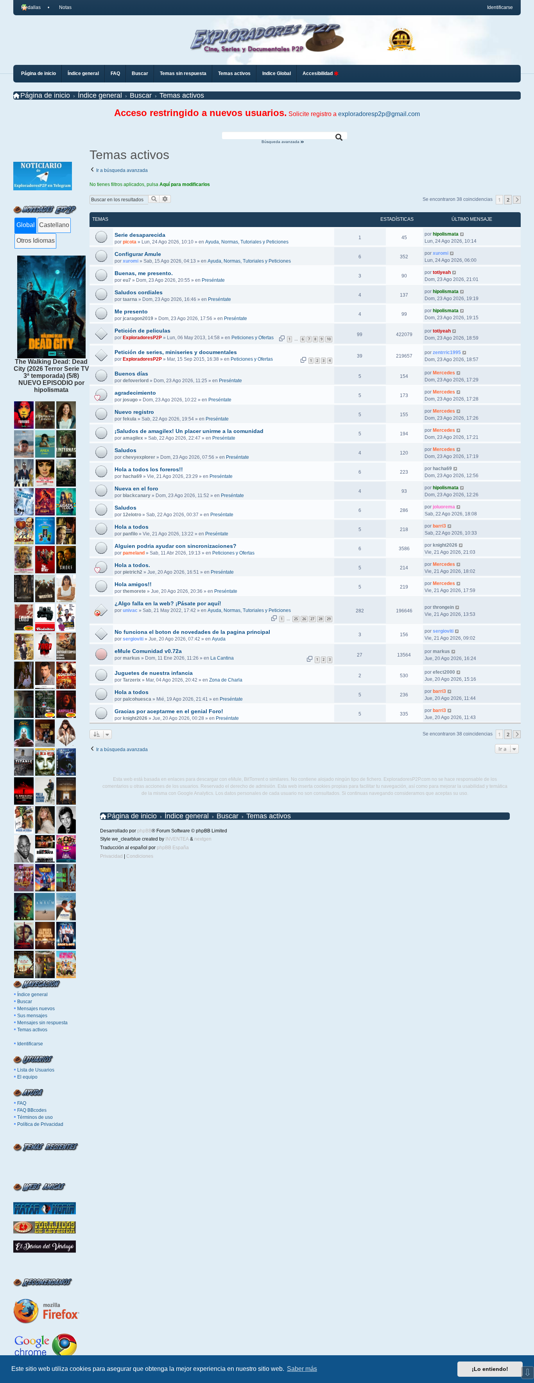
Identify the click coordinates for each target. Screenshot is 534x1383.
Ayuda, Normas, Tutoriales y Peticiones (247, 242)
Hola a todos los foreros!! (149, 469)
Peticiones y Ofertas (252, 337)
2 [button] (508, 199)
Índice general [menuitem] (83, 73)
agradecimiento (135, 393)
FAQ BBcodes (32, 1110)
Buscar (24, 1001)
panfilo (130, 534)
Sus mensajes (32, 1015)
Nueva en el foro (136, 488)
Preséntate (213, 280)
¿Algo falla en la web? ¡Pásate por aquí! (168, 603)
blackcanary (137, 495)
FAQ (21, 1103)
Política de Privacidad (40, 1124)
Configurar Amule (138, 254)
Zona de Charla (225, 680)
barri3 (439, 526)
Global (25, 225)
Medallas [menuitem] (31, 7)
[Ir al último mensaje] (462, 234)
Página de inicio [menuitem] (38, 73)
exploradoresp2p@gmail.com (379, 114)
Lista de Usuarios (35, 1070)
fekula (129, 419)
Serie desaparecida (140, 235)
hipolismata (446, 234)
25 (296, 618)
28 (321, 618)
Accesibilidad (318, 73)
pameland (134, 553)
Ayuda (219, 639)
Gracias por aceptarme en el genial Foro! (169, 711)
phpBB (144, 831)
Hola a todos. (132, 565)
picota (129, 242)
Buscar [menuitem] (140, 73)
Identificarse (30, 1044)
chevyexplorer (139, 457)
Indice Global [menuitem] (276, 73)
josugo (130, 400)
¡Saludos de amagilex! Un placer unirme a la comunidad (189, 431)
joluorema (444, 507)
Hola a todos (132, 527)
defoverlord (136, 380)
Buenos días (131, 373)
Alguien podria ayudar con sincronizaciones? (176, 546)
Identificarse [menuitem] (500, 7)
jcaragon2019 (138, 318)
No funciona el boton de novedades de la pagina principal (192, 632)
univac (130, 610)
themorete (134, 591)
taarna (130, 299)
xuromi (130, 261)
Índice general (32, 994)
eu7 (127, 280)
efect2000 (444, 672)
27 (312, 618)
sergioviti (133, 639)
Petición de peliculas (142, 330)
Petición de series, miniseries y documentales (176, 352)
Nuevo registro (134, 412)
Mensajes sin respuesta (42, 1022)
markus (131, 658)
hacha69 (132, 476)
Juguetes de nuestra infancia (154, 673)
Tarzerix (132, 680)
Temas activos (32, 1029)
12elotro (132, 514)
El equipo (27, 1077)
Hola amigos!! (133, 584)
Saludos (125, 450)
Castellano (54, 225)
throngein (443, 607)
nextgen (202, 839)
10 (329, 339)
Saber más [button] (302, 1368)
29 (329, 618)
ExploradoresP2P (142, 337)
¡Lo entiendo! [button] (490, 1369)
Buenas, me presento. (144, 273)
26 (304, 618)
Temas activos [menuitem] (234, 73)
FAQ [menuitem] (115, 73)
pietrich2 (132, 572)
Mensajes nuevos (36, 1008)
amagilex (133, 438)
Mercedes (444, 373)
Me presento (131, 311)
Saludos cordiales (139, 292)
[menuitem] (62, 7)
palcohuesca (137, 699)
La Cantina (222, 658)
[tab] (25, 225)
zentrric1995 (447, 352)
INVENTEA (177, 839)
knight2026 (445, 545)
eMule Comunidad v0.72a (148, 651)
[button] (517, 200)
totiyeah (442, 272)
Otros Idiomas (35, 240)
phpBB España (173, 847)
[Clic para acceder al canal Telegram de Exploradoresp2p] (42, 188)
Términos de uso (35, 1117)
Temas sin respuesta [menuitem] (183, 73)
